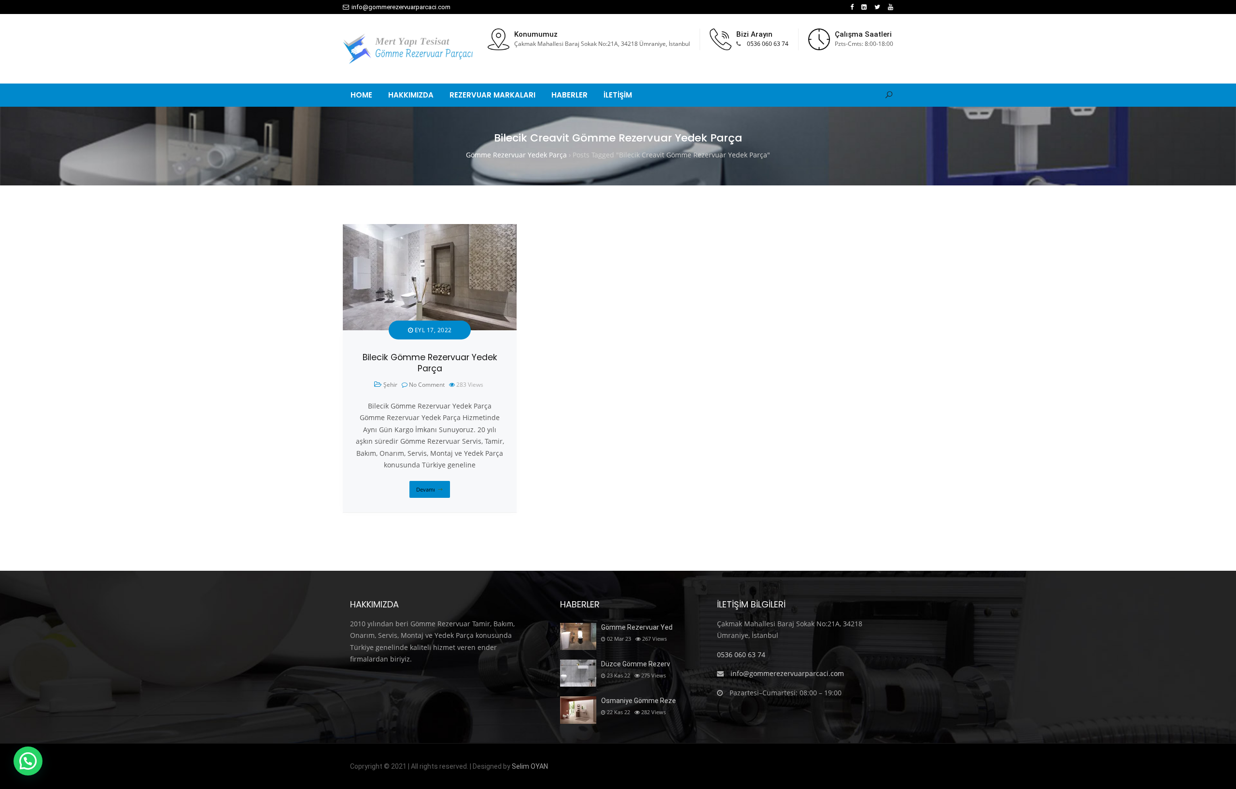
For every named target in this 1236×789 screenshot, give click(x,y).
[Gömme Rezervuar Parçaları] (408, 49)
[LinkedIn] (864, 7)
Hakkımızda (411, 95)
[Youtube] (890, 7)
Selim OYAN (530, 766)
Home (361, 95)
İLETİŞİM (618, 95)
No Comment (427, 384)
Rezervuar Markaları (492, 95)
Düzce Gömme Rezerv (635, 664)
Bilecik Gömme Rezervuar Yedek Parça (430, 363)
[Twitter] (877, 7)
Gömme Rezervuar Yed (637, 627)
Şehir (390, 384)
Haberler (569, 95)
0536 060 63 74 (767, 44)
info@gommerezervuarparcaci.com (400, 7)
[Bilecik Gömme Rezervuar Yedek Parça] (430, 229)
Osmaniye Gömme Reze (638, 700)
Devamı (425, 489)
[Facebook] (852, 7)
